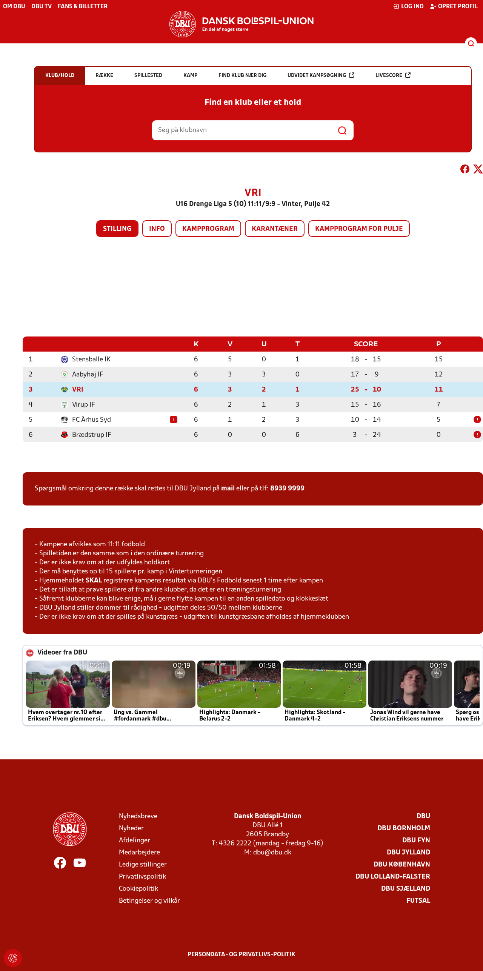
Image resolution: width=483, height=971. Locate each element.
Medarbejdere (139, 853)
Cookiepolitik (138, 889)
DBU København (402, 865)
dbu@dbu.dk (272, 853)
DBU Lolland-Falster (392, 877)
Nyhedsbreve (138, 816)
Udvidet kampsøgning (317, 75)
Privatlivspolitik (142, 877)
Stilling (117, 229)
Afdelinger (134, 840)
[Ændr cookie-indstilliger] (13, 958)
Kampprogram (208, 229)
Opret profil (458, 6)
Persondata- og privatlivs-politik (241, 954)
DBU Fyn (416, 840)
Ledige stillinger (143, 865)
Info (157, 229)
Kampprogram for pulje (359, 229)
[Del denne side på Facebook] (464, 170)
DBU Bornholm (403, 828)
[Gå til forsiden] (241, 24)
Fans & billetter (83, 6)
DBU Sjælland (405, 889)
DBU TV (41, 6)
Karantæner (275, 229)
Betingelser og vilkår (149, 901)
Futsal (418, 901)
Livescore (388, 75)
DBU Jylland (408, 853)
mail (228, 489)
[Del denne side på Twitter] (478, 170)
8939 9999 (287, 489)
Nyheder (131, 828)
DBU (423, 816)
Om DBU (14, 6)
